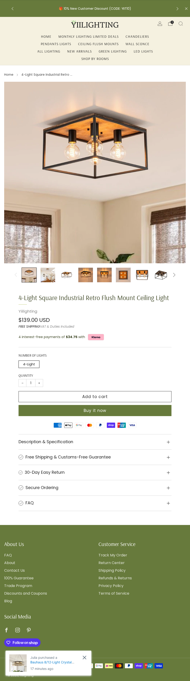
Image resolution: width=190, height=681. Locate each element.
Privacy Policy (111, 585)
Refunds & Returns (115, 578)
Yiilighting (28, 311)
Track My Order (112, 555)
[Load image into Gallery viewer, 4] (85, 274)
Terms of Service (113, 593)
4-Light (29, 364)
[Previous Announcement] (13, 9)
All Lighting (48, 51)
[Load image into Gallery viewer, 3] (66, 274)
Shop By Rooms (95, 58)
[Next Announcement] (177, 9)
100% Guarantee (19, 578)
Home (46, 36)
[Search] (180, 23)
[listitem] (95, 8)
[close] (84, 657)
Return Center (111, 562)
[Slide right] (174, 275)
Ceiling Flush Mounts (98, 44)
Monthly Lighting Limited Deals (88, 36)
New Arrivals (79, 51)
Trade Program (18, 585)
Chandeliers (137, 36)
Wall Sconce (137, 44)
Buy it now (95, 410)
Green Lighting (113, 51)
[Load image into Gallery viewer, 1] (29, 274)
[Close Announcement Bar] (186, 8)
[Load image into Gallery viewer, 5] (104, 274)
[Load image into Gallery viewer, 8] (160, 274)
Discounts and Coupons (25, 593)
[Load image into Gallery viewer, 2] (47, 274)
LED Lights (143, 51)
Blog (8, 601)
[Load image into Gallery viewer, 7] (142, 274)
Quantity (26, 375)
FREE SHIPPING (29, 326)
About (9, 562)
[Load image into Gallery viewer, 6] (123, 274)
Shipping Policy (112, 570)
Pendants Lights (56, 44)
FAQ (8, 555)
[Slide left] (16, 275)
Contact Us (14, 570)
